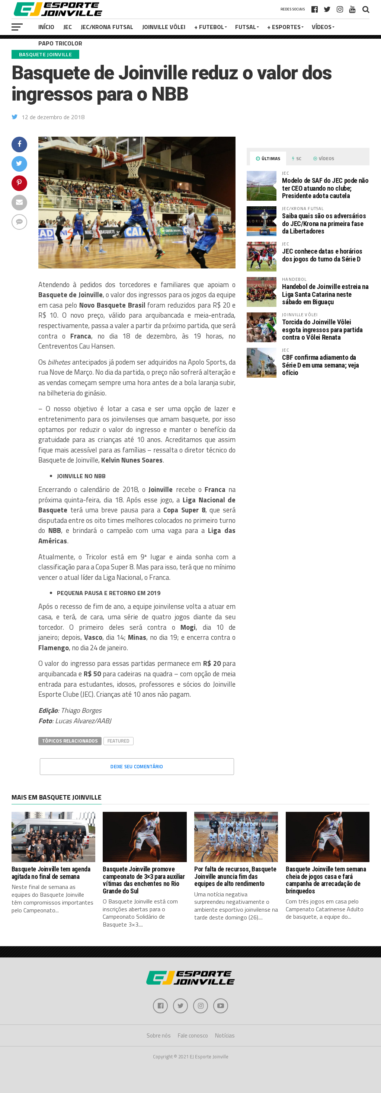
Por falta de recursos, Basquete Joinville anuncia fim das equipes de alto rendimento (235, 876)
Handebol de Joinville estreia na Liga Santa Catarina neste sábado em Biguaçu (325, 294)
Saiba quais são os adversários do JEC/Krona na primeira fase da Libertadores (324, 223)
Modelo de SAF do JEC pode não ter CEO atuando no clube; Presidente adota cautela (325, 188)
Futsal (245, 26)
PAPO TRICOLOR (60, 43)
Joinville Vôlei (163, 26)
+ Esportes (284, 26)
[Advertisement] (308, 446)
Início (46, 26)
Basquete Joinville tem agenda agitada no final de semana (51, 872)
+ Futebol (209, 26)
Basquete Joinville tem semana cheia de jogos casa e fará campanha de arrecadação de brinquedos (326, 880)
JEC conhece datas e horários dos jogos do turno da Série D (322, 255)
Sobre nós (159, 1035)
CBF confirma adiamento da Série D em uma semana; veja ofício (320, 364)
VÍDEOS (322, 26)
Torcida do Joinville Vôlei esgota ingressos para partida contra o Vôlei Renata (322, 329)
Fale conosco (193, 1035)
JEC (67, 26)
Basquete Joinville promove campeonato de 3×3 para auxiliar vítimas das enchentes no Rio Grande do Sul (144, 880)
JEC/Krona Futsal (107, 26)
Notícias (225, 1035)
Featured (118, 740)
